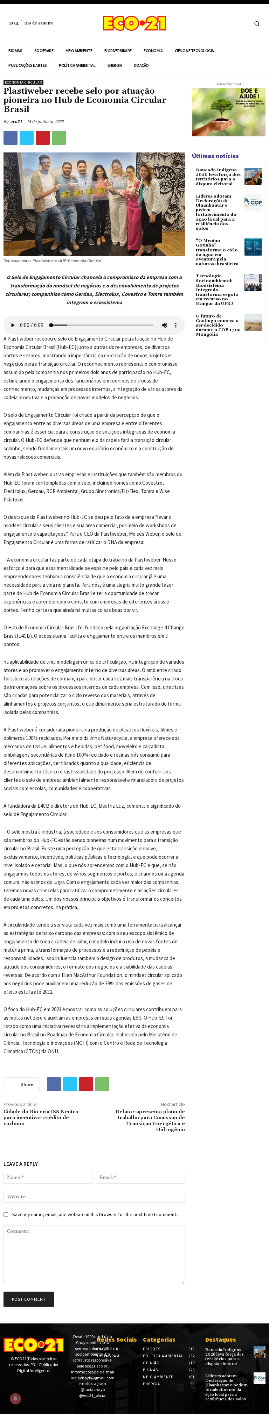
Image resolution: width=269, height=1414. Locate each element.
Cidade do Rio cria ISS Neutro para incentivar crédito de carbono (41, 1118)
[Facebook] (228, 23)
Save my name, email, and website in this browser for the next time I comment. (94, 1214)
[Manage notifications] (15, 1398)
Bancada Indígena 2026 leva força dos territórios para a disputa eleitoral (218, 177)
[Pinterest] (43, 138)
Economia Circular (23, 82)
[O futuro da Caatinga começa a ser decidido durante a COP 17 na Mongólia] (253, 322)
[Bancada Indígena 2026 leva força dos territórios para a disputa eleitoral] (253, 176)
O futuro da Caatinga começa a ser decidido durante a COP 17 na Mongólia (218, 325)
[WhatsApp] (59, 138)
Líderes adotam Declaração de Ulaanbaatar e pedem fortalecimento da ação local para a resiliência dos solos (216, 212)
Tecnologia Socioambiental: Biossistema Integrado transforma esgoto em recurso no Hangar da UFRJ (217, 289)
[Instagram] (241, 23)
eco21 (16, 121)
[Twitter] (27, 138)
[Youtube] (29, 1382)
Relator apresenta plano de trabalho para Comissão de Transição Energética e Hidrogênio (150, 1121)
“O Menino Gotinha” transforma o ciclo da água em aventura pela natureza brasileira (217, 252)
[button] (256, 23)
